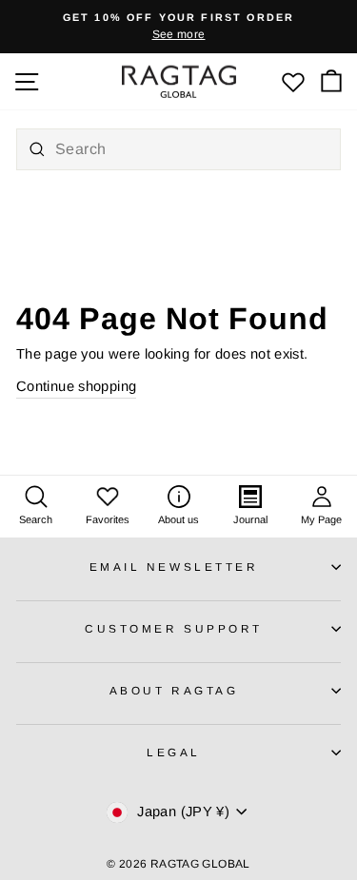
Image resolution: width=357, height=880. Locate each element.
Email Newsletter (174, 566)
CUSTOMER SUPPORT (174, 628)
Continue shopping (76, 386)
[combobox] (178, 149)
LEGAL (174, 752)
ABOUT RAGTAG (173, 690)
